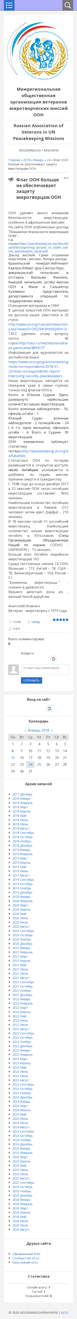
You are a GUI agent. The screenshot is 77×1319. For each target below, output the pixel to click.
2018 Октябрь (22, 837)
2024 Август (21, 1127)
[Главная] (38, 81)
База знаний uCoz (25, 1262)
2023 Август (21, 1080)
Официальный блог (26, 1254)
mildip (36, 622)
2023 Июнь (20, 1072)
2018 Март (20, 807)
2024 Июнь (20, 1119)
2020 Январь (21, 897)
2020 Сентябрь (23, 931)
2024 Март (20, 1106)
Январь (38, 160)
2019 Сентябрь (23, 880)
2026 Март (20, 1208)
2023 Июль (20, 1076)
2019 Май (19, 867)
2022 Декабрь (22, 1046)
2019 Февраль (22, 854)
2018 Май (19, 816)
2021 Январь (21, 948)
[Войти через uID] (24, 659)
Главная (14, 160)
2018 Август (21, 828)
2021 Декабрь (22, 995)
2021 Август (21, 978)
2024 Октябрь (22, 1136)
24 (48, 160)
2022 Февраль (22, 1003)
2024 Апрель (21, 1110)
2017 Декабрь (22, 794)
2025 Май (19, 1165)
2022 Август (21, 1029)
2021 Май (19, 965)
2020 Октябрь (22, 935)
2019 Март (20, 858)
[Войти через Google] (53, 658)
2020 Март (20, 905)
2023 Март (20, 1059)
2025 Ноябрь (21, 1191)
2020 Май (19, 914)
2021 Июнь (20, 969)
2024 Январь (21, 1101)
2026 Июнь (20, 1221)
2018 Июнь (20, 820)
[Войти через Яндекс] (46, 659)
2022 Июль (20, 1025)
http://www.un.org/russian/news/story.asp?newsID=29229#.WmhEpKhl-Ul (38, 326)
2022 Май (19, 1016)
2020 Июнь (20, 918)
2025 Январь (21, 1148)
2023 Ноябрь (21, 1093)
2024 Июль (20, 1123)
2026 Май (19, 1217)
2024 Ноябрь (21, 1140)
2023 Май (19, 1067)
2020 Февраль (22, 901)
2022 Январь (21, 999)
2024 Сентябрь (23, 1131)
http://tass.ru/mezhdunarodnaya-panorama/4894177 (37, 345)
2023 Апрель (21, 1063)
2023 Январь (21, 1050)
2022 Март (20, 1008)
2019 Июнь (20, 871)
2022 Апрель (21, 1012)
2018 (26, 160)
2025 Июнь (20, 1170)
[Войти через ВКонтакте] (31, 659)
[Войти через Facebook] (39, 659)
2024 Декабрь (22, 1144)
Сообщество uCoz (25, 1258)
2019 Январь (21, 850)
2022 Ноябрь (21, 1042)
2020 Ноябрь (21, 939)
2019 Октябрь (22, 884)
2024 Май (19, 1114)
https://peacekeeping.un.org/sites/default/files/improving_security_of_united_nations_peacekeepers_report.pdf (38, 247)
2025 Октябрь (22, 1187)
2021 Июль (20, 973)
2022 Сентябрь (23, 1033)
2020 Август (21, 926)
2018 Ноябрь (21, 841)
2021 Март (20, 956)
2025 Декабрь (22, 1195)
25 (39, 764)
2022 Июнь (20, 1020)
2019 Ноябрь (21, 888)
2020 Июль (20, 922)
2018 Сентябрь (23, 833)
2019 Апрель (21, 862)
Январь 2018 (38, 730)
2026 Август (21, 1229)
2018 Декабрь (22, 845)
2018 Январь (21, 798)
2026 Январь (21, 1200)
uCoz (64, 1312)
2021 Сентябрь (23, 982)
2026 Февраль (22, 1204)
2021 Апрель (21, 961)
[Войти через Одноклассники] (61, 659)
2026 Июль (20, 1225)
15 (13, 757)
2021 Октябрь (22, 986)
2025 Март (20, 1157)
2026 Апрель (21, 1212)
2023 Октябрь (22, 1089)
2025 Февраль (22, 1153)
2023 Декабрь (22, 1097)
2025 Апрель (21, 1161)
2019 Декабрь (22, 892)
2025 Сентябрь (23, 1183)
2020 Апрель (21, 909)
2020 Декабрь (22, 944)
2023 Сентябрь (23, 1084)
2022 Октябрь (22, 1037)
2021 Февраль (22, 952)
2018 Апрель (21, 811)
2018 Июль (20, 824)
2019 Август (21, 875)
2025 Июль (20, 1174)
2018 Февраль (22, 803)
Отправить (32, 680)
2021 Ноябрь (21, 991)
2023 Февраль (22, 1055)
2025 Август (21, 1178)
